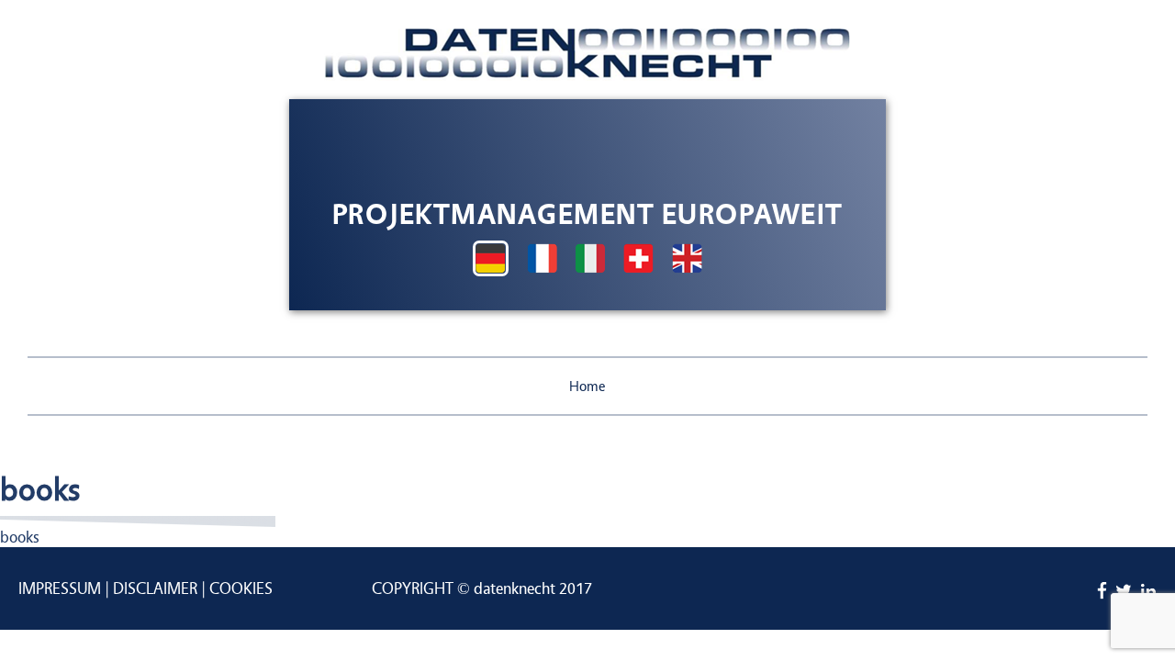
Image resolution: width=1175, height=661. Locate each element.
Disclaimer (155, 589)
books (19, 537)
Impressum (59, 589)
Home (587, 386)
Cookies (241, 589)
